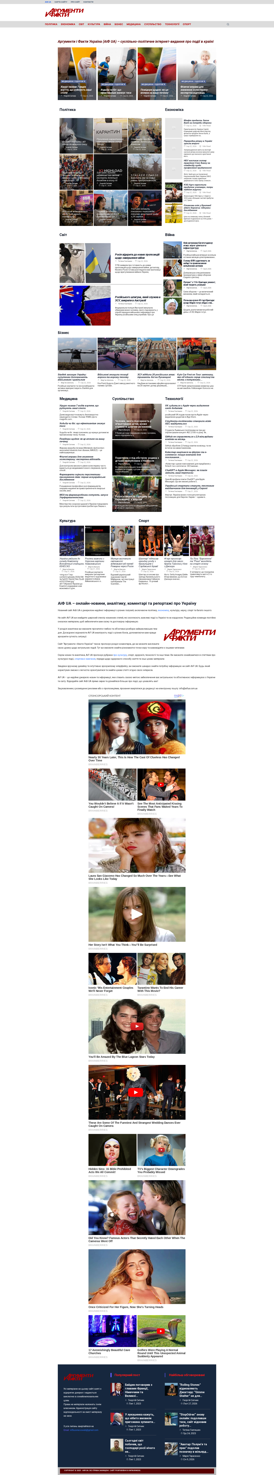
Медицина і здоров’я (73, 81)
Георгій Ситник (70, 96)
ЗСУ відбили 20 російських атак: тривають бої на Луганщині (156, 375)
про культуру (120, 655)
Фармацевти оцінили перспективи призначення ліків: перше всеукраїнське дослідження (82, 477)
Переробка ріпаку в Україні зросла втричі (198, 142)
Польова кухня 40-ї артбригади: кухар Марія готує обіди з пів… (199, 301)
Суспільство (152, 24)
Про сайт (75, 2)
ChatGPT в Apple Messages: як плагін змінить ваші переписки (186, 471)
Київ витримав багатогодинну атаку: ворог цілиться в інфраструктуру (198, 245)
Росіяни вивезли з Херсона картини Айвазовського (94, 561)
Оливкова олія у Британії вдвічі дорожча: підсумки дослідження (197, 207)
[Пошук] (228, 24)
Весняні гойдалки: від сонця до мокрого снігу (74, 142)
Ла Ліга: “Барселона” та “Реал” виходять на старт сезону (201, 561)
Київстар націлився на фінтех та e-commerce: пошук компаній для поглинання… (186, 454)
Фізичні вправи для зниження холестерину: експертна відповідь (194, 89)
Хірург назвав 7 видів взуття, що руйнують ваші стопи (76, 89)
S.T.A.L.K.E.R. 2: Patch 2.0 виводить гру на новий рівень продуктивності (144, 178)
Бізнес (119, 24)
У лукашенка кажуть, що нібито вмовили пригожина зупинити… (140, 1418)
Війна (107, 24)
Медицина (134, 24)
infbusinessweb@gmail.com (84, 1430)
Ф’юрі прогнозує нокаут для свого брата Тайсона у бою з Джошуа (175, 562)
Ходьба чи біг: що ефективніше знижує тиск (116, 91)
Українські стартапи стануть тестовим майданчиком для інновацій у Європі (189, 487)
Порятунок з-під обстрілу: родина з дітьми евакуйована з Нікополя (137, 459)
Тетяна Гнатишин (125, 261)
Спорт (187, 24)
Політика (51, 24)
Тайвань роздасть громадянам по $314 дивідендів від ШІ (108, 214)
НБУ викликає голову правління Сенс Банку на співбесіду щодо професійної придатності (198, 164)
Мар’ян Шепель (192, 251)
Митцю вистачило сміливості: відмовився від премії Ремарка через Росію (122, 562)
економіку (163, 610)
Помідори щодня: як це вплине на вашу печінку (154, 91)
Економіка (68, 24)
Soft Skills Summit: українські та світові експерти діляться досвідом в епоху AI (108, 177)
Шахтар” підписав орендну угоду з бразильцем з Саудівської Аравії (148, 562)
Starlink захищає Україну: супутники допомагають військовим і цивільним (73, 377)
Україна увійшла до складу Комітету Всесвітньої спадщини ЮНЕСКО (72, 562)
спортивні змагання (85, 659)
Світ (81, 24)
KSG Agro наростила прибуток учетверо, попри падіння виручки (198, 187)
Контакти (88, 2)
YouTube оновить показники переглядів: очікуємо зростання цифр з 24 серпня (145, 213)
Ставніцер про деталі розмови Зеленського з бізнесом (143, 141)
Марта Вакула (124, 430)
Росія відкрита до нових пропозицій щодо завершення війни (137, 256)
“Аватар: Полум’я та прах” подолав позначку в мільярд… (193, 1448)
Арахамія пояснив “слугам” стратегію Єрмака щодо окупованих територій (76, 177)
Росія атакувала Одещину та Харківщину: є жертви (133, 498)
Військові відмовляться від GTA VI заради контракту (75, 214)
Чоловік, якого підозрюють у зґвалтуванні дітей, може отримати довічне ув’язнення (133, 423)
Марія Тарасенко (149, 569)
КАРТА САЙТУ (61, 2)
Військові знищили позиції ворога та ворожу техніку (113, 375)
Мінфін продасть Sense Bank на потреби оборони (197, 121)
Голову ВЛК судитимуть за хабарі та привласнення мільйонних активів (196, 263)
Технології (172, 24)
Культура (94, 24)
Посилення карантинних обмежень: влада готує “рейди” (110, 141)
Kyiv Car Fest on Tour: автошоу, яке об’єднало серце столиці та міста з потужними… (195, 377)
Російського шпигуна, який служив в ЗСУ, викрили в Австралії (138, 298)
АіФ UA (48, 2)
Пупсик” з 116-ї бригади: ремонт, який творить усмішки (199, 283)
